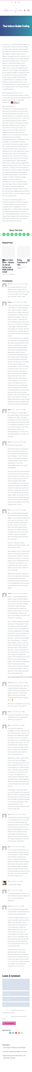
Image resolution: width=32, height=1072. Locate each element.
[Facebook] (10, 1033)
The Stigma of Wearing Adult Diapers (14, 1047)
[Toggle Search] (24, 10)
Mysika (9, 409)
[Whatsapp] (22, 1033)
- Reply (25, 283)
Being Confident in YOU (22, 262)
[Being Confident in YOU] (23, 252)
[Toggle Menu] (28, 10)
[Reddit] (19, 1033)
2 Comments (11, 274)
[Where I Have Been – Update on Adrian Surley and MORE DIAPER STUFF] (8, 252)
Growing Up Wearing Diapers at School (15, 1051)
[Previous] (3, 260)
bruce (9, 846)
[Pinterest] (16, 1033)
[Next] (28, 260)
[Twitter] (13, 1033)
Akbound (9, 302)
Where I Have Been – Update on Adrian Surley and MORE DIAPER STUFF (8, 266)
